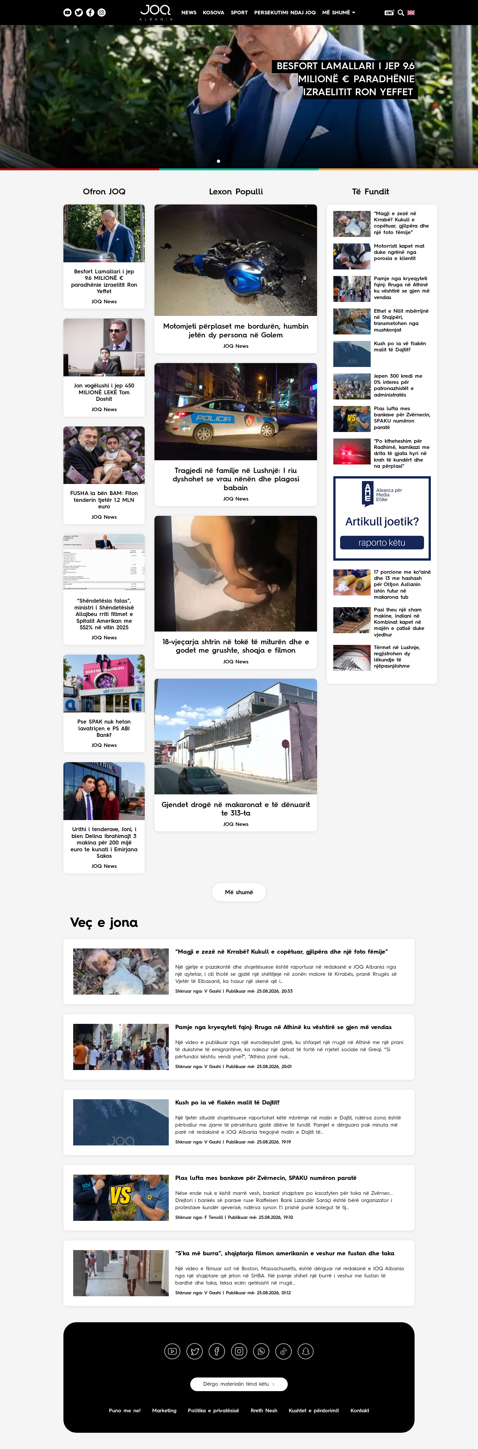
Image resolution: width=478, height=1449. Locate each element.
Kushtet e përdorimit (314, 1411)
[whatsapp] (261, 1351)
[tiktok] (283, 1351)
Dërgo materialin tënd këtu (236, 1384)
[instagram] (239, 1351)
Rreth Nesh (264, 1411)
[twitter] (194, 1351)
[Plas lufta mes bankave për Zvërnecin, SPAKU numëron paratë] (121, 1198)
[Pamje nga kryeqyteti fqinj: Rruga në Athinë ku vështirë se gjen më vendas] (121, 1047)
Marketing (164, 1411)
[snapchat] (306, 1351)
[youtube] (172, 1351)
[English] (411, 12)
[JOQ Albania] (155, 15)
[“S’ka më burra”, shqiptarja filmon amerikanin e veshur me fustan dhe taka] (121, 1273)
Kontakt (360, 1411)
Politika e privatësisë (213, 1411)
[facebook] (217, 1351)
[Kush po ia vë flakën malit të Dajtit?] (121, 1122)
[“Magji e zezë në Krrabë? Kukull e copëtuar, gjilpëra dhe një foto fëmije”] (121, 971)
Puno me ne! (124, 1411)
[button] (212, 161)
